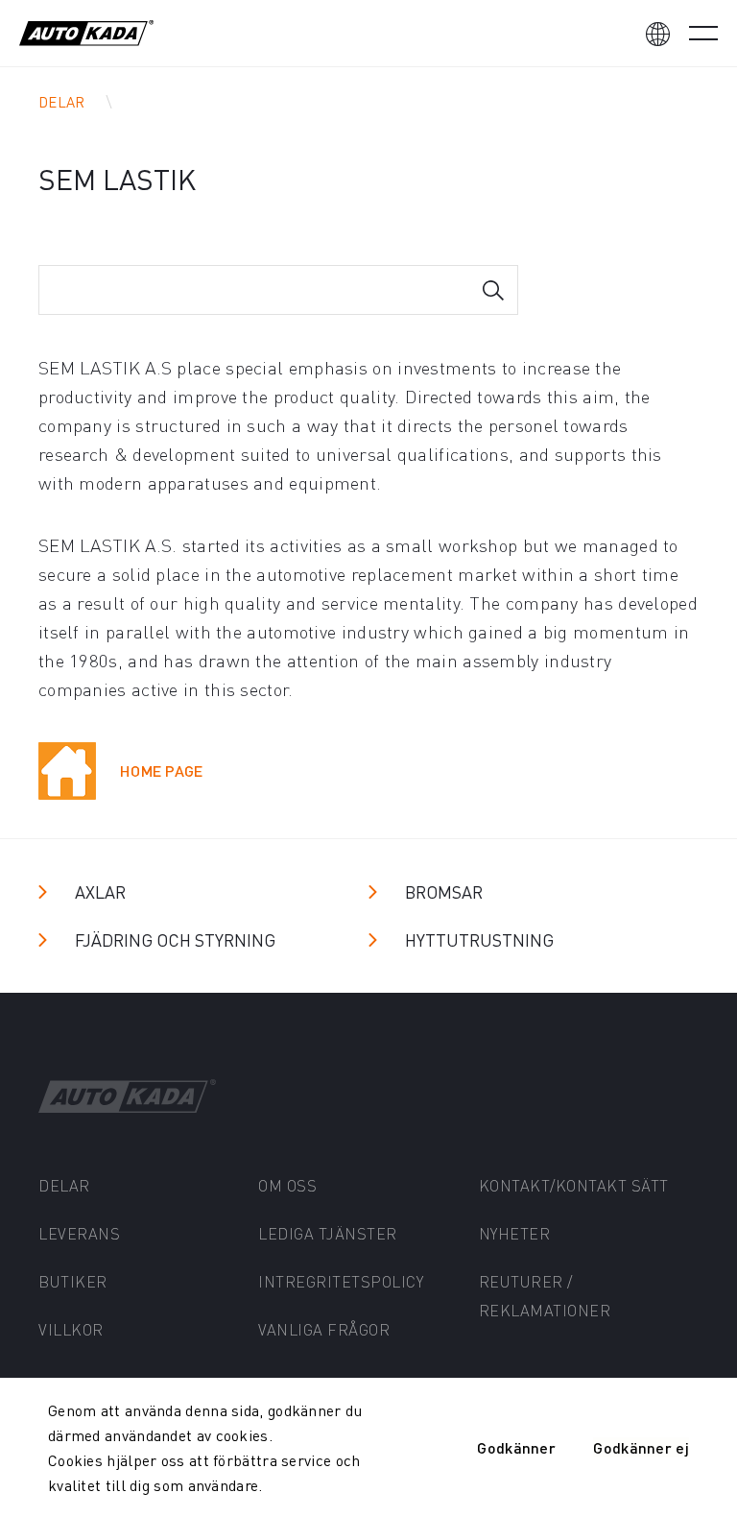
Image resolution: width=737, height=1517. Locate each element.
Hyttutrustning (479, 939)
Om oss (287, 1185)
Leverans (79, 1233)
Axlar (100, 891)
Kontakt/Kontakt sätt (574, 1185)
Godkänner (516, 1447)
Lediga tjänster (327, 1233)
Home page (161, 770)
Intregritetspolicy (340, 1281)
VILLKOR (71, 1329)
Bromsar (444, 891)
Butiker (72, 1281)
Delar (61, 101)
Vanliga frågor (324, 1329)
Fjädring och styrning (175, 939)
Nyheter (515, 1233)
